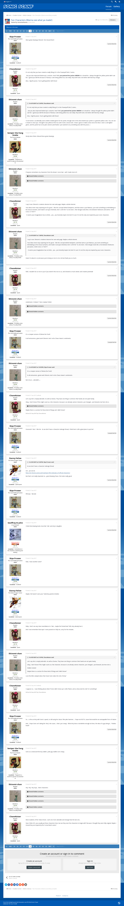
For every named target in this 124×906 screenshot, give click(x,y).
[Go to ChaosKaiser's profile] (15, 81)
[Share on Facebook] (9, 884)
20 (17, 31)
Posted (31, 36)
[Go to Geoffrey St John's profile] (15, 534)
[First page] (6, 31)
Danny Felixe (15, 458)
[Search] (112, 1)
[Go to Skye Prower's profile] (15, 48)
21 (20, 31)
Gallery (117, 6)
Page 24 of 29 (60, 31)
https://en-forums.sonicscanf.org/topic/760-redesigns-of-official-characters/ (48, 473)
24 (30, 31)
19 (14, 31)
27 (39, 31)
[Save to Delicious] (17, 884)
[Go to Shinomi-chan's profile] (15, 111)
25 (33, 31)
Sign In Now (90, 867)
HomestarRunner (22, 22)
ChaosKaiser (15, 69)
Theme (58, 896)
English (8, 1)
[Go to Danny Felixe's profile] (15, 470)
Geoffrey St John (15, 523)
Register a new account (34, 867)
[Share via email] (25, 884)
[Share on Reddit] (20, 884)
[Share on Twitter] (6, 884)
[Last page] (53, 31)
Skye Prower (15, 36)
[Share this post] (116, 36)
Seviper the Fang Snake (15, 134)
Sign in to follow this (102, 20)
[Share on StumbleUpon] (23, 884)
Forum (108, 6)
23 (27, 31)
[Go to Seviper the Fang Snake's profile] (15, 147)
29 (46, 31)
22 (23, 31)
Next (50, 31)
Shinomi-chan (15, 99)
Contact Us (65, 896)
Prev (10, 31)
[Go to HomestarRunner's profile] (7, 21)
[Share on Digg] (14, 884)
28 (42, 31)
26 (36, 31)
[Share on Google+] (11, 884)
